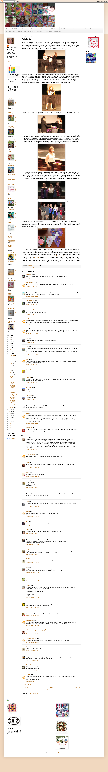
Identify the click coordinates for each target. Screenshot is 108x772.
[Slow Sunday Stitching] (93, 47)
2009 (10, 425)
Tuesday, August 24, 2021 (32, 681)
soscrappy (18, 8)
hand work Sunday (30, 267)
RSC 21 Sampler (42, 28)
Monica (28, 602)
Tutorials (19, 31)
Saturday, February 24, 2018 (32, 670)
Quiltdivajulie (29, 369)
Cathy (27, 437)
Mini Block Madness (29, 31)
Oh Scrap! (36, 257)
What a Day (12, 392)
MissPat (28, 511)
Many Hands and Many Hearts (33, 404)
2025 (10, 339)
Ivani (27, 480)
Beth (27, 521)
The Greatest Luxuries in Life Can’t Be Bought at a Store (12, 240)
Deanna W (28, 538)
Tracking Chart (13, 404)
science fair (36, 267)
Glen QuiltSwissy (30, 300)
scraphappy (12, 45)
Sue (27, 567)
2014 (10, 415)
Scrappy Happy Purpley (13, 395)
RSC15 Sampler (87, 28)
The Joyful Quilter (30, 282)
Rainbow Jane (48, 31)
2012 (10, 419)
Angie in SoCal (29, 665)
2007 (10, 429)
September (12, 361)
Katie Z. (28, 577)
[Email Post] (40, 265)
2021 (10, 347)
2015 (10, 413)
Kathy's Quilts (11, 184)
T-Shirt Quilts (57, 31)
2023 (10, 343)
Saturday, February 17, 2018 (32, 633)
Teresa (27, 472)
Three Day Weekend (12, 383)
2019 (10, 351)
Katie (27, 291)
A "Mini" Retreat (15, 326)
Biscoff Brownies (11, 180)
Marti (27, 318)
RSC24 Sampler (24, 28)
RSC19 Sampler (54, 28)
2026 (10, 337)
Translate (13, 438)
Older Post (77, 687)
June (11, 367)
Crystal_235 (29, 387)
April (11, 371)
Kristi (27, 413)
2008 (10, 427)
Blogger (60, 752)
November (12, 357)
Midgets (39, 31)
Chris (27, 359)
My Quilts (33, 28)
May (11, 369)
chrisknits (28, 377)
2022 (10, 345)
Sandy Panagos (30, 558)
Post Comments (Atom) (34, 693)
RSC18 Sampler (65, 28)
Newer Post (25, 687)
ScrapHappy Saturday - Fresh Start (13, 401)
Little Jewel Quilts (12, 280)
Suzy (27, 501)
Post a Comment (28, 684)
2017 (10, 409)
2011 (10, 421)
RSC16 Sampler (76, 28)
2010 (10, 423)
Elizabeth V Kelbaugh (31, 638)
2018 (10, 353)
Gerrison (28, 674)
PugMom (28, 585)
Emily (27, 549)
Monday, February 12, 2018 (32, 467)
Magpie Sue (29, 427)
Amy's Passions (11, 252)
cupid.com (36, 678)
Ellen (27, 346)
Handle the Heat (11, 179)
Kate (27, 655)
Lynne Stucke (29, 620)
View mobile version (51, 689)
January (12, 407)
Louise (27, 529)
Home (7, 28)
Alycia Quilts (11, 165)
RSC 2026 (14, 28)
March (11, 372)
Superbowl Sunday (12, 398)
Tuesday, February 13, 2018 (32, 572)
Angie (27, 462)
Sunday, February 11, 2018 (32, 278)
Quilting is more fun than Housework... (11, 112)
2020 (10, 349)
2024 (10, 341)
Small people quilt (15, 202)
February (12, 374)
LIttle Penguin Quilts (31, 309)
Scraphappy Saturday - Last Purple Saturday (13, 378)
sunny (27, 612)
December (12, 355)
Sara (27, 338)
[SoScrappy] (13, 77)
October (12, 359)
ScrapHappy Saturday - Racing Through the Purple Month (13, 388)
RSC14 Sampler (10, 31)
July (11, 365)
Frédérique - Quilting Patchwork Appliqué (36, 630)
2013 (10, 417)
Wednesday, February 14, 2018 (33, 607)
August (11, 363)
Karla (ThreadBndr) (30, 454)
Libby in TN (28, 274)
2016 (10, 411)
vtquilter (10, 98)
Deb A (27, 328)
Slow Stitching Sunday (59, 255)
